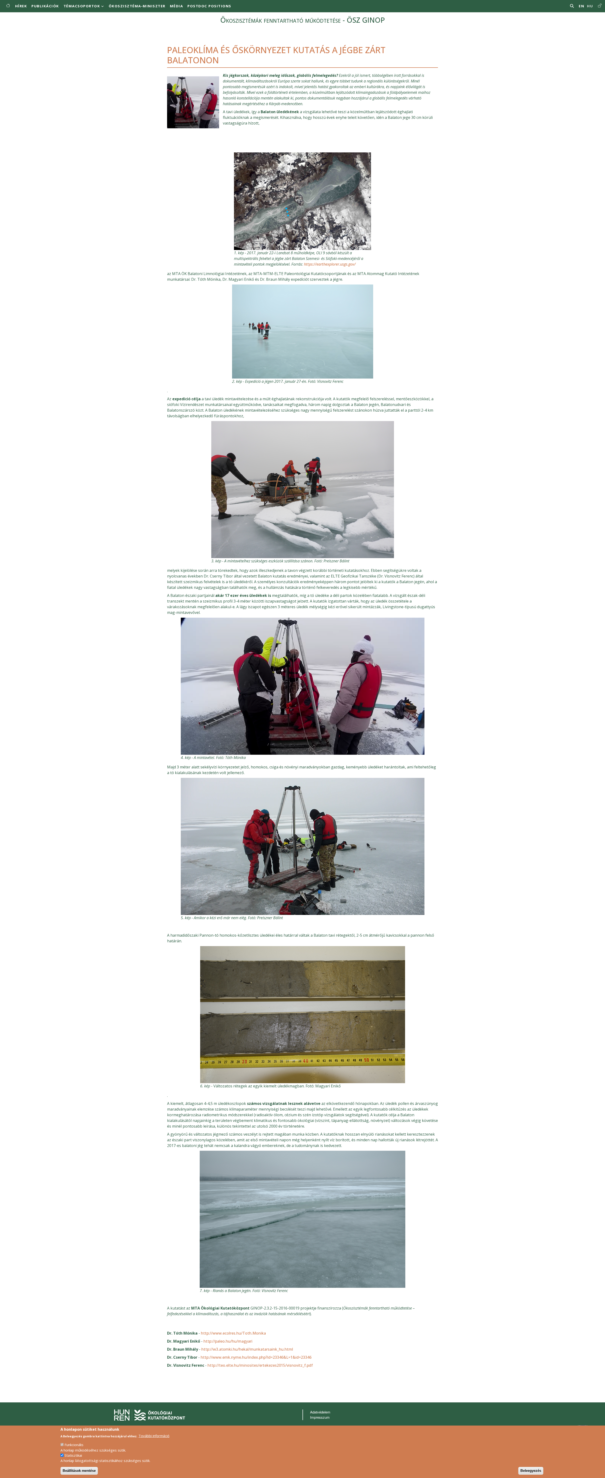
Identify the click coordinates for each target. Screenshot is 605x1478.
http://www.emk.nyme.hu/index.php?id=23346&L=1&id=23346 (256, 1357)
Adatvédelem (320, 1411)
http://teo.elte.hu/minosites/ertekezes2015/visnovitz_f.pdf (260, 1365)
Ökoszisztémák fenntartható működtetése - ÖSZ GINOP (302, 20)
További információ (153, 1435)
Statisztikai (73, 1455)
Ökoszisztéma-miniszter (137, 6)
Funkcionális (74, 1444)
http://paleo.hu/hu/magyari (227, 1341)
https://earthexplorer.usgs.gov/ (330, 264)
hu (590, 6)
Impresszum (320, 1417)
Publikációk (45, 6)
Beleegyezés (530, 1471)
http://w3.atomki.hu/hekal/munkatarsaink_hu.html (247, 1349)
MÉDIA (176, 6)
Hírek (21, 6)
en (581, 6)
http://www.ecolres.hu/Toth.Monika (233, 1333)
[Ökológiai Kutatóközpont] (149, 1414)
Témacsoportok (82, 6)
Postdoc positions (209, 6)
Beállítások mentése (79, 1471)
